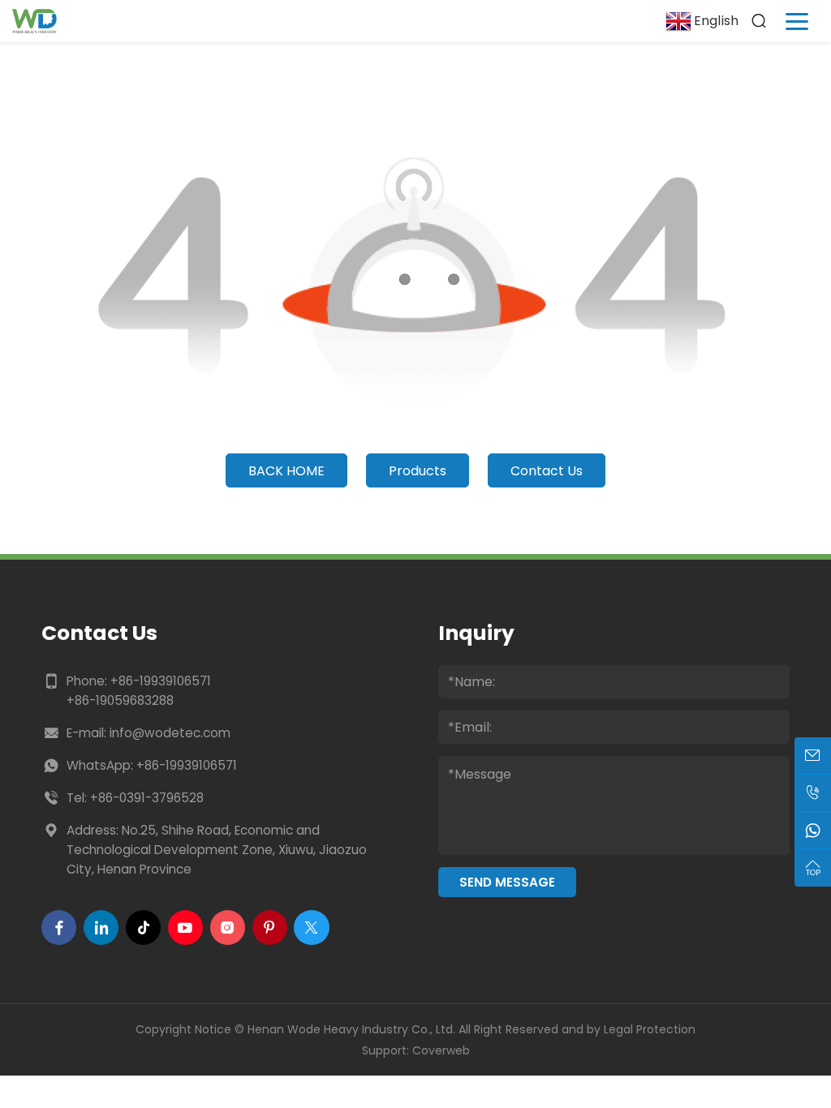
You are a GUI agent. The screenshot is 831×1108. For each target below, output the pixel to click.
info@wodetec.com (170, 732)
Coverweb (441, 1050)
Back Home (286, 471)
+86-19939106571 (160, 680)
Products (417, 471)
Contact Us (546, 471)
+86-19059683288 (120, 700)
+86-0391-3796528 (147, 797)
